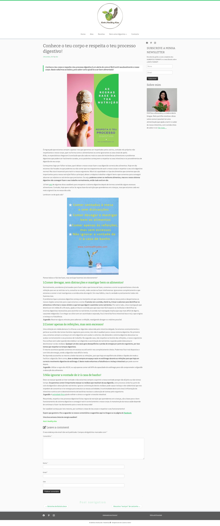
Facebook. (128, 413)
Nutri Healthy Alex (98, 522)
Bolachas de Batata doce (56, 506)
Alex (91, 34)
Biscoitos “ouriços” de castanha (126, 506)
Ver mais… (162, 128)
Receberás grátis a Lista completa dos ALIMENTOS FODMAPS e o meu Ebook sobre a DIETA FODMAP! (162, 59)
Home (83, 34)
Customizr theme (126, 522)
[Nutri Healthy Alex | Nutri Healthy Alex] (110, 16)
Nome (45, 463)
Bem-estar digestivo (117, 34)
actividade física (58, 394)
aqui (50, 184)
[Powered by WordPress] (110, 522)
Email (45, 472)
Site (44, 482)
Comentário (47, 436)
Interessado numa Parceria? (110, 515)
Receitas (101, 34)
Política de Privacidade (156, 515)
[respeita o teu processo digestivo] (93, 110)
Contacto (135, 34)
